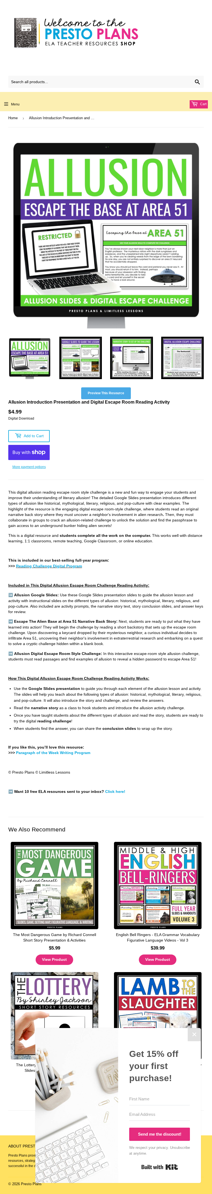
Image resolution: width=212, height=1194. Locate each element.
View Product (54, 959)
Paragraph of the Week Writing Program (53, 753)
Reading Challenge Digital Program (49, 566)
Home (13, 118)
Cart (202, 104)
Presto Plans (31, 1184)
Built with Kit (159, 1167)
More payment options (29, 467)
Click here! (115, 792)
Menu (15, 104)
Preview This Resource (106, 393)
